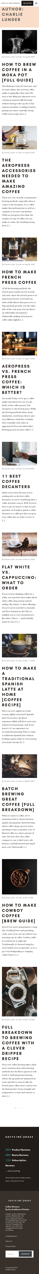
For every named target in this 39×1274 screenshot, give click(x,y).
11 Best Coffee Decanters (16, 481)
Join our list (27, 3)
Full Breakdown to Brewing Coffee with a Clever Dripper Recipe (18, 1043)
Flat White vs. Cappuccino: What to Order (19, 577)
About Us (9, 1241)
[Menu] (36, 3)
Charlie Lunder (9, 57)
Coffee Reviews (11, 1236)
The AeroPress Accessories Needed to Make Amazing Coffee (19, 176)
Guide (19, 57)
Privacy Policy (10, 1246)
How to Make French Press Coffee (19, 277)
